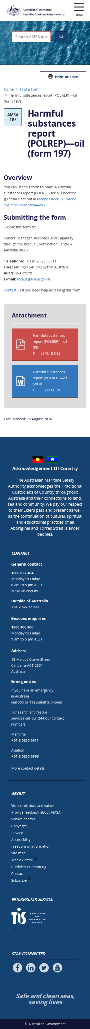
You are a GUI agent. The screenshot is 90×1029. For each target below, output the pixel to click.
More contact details (28, 768)
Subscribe (19, 880)
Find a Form (30, 89)
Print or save (66, 76)
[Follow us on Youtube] (57, 967)
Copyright (19, 826)
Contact (17, 873)
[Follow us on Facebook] (17, 967)
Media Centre (22, 860)
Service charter (23, 819)
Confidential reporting (28, 866)
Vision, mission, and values (32, 805)
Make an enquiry (24, 590)
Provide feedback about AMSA (35, 812)
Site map (18, 853)
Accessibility (20, 839)
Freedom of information (30, 846)
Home (9, 89)
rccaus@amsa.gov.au (34, 279)
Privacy (17, 832)
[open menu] (79, 7)
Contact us (12, 290)
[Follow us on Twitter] (44, 967)
